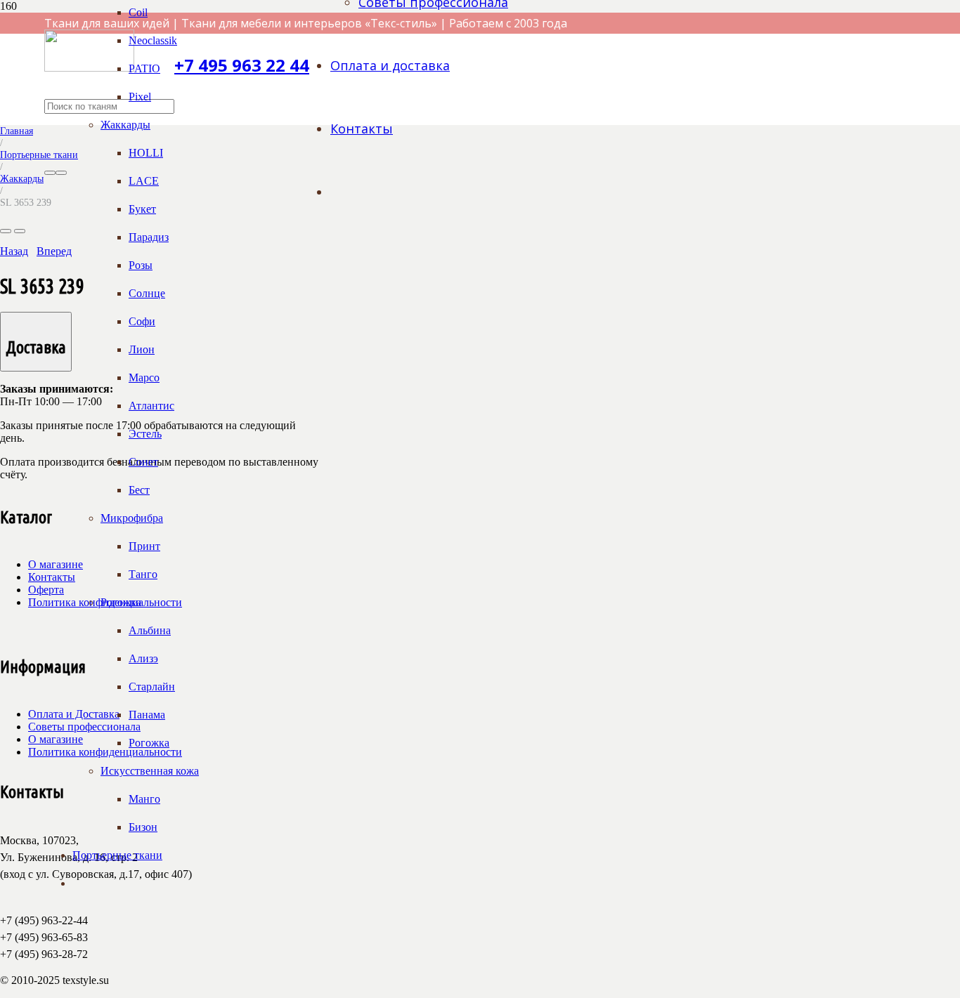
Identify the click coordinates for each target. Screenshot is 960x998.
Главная (16, 130)
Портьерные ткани (39, 154)
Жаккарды (22, 178)
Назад (14, 251)
